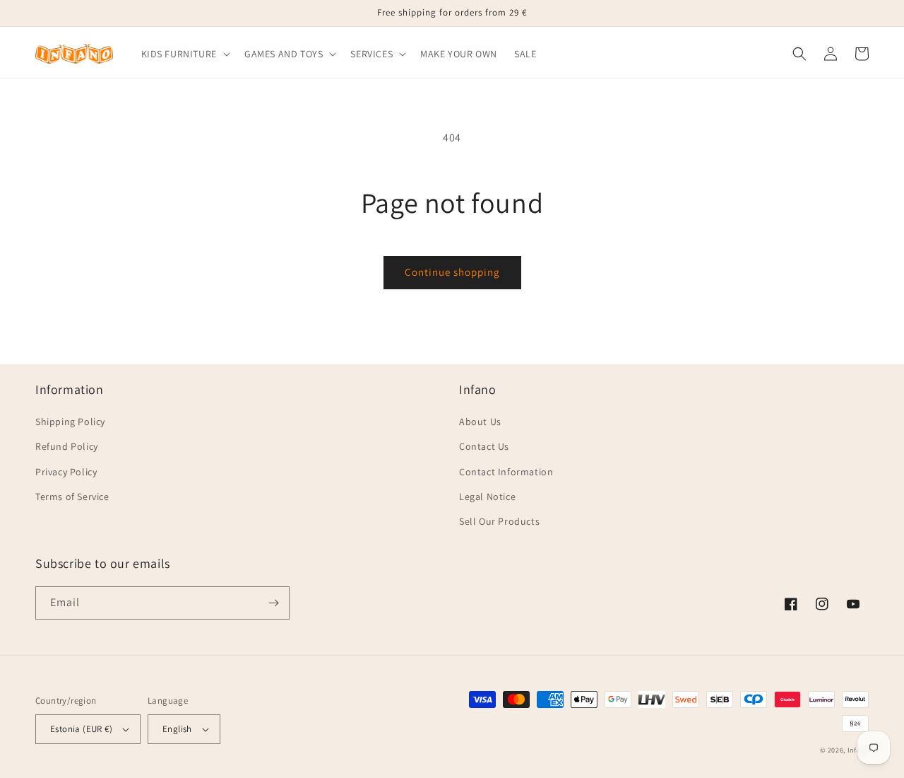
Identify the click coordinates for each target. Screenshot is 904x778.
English (177, 729)
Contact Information (506, 471)
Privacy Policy (66, 471)
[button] (184, 54)
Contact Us (484, 446)
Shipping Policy (70, 421)
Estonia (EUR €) (81, 729)
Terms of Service (72, 496)
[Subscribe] (273, 603)
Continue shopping (452, 272)
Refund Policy (66, 446)
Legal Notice (487, 496)
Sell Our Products (499, 521)
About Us (480, 421)
